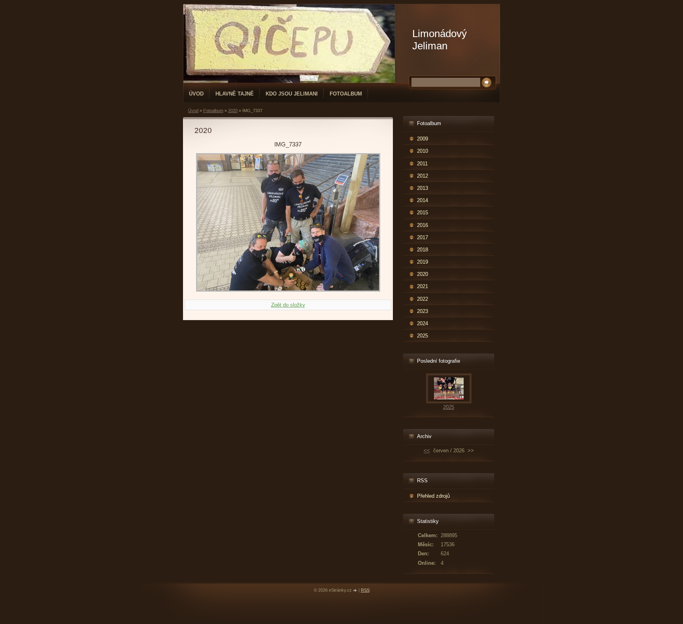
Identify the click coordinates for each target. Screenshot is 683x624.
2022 (422, 299)
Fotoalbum (346, 94)
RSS (365, 590)
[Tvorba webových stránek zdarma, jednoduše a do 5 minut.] (355, 590)
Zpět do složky (288, 305)
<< (427, 450)
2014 (422, 200)
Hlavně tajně (234, 94)
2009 (422, 139)
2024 (422, 323)
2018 (422, 250)
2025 (422, 336)
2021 (422, 286)
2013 (422, 188)
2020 (233, 110)
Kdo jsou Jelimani (292, 94)
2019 (422, 262)
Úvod (196, 94)
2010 (422, 151)
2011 (422, 164)
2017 (422, 237)
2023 (422, 311)
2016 (422, 225)
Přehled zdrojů (433, 496)
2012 (422, 176)
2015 (422, 212)
